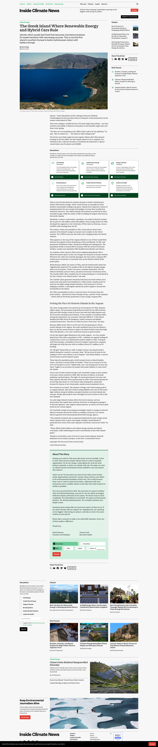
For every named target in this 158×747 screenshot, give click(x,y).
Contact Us (93, 737)
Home (92, 733)
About (92, 735)
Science (22, 4)
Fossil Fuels (49, 4)
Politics (29, 4)
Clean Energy (59, 4)
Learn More (61, 744)
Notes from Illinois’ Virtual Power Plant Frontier (67, 680)
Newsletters (54, 150)
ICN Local (83, 4)
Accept (152, 744)
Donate (134, 10)
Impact (97, 4)
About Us (104, 4)
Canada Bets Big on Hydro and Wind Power (65, 683)
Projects (90, 4)
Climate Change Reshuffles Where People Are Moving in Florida (125, 82)
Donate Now (25, 717)
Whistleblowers (95, 739)
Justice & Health (38, 4)
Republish (133, 59)
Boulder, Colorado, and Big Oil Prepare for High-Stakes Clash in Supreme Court (126, 74)
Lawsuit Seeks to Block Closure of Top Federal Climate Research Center (126, 89)
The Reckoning (129, 17)
